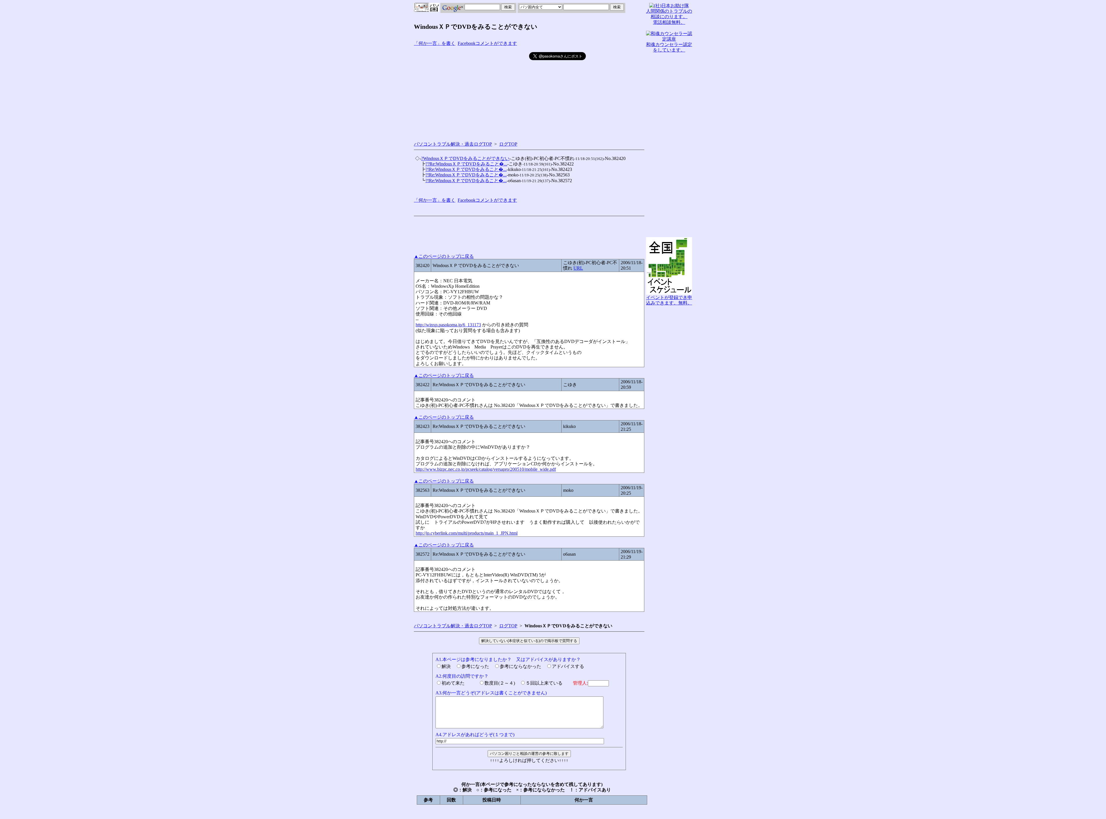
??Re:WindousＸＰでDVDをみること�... (466, 163)
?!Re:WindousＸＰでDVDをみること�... (466, 169)
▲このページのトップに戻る (444, 256)
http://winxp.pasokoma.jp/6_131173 (448, 324)
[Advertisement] (471, 92)
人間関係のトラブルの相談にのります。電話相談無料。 (669, 16)
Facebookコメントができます (487, 43)
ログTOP (508, 144)
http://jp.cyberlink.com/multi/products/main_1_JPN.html (467, 533)
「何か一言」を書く (434, 43)
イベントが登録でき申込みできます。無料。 (669, 300)
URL (578, 268)
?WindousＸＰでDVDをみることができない (465, 158)
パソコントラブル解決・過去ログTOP (453, 144)
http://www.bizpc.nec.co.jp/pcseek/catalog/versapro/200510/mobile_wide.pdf (486, 469)
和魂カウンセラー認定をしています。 (669, 47)
